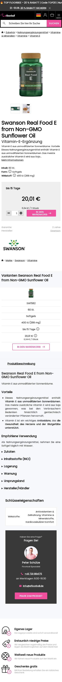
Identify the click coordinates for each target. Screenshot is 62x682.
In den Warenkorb (39, 213)
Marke (9, 260)
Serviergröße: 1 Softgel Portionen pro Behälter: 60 (30, 452)
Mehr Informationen (12, 160)
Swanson (55, 230)
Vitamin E (35, 35)
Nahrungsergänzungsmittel (32, 32)
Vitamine (22, 35)
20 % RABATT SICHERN (33, 8)
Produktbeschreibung (21, 364)
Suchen (54, 23)
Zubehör (10, 32)
